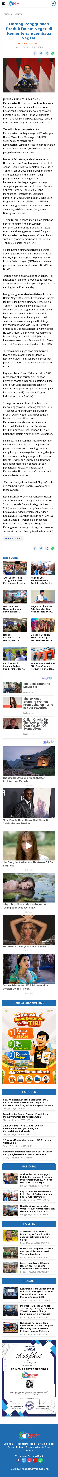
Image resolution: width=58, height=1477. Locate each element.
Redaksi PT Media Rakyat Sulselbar (35, 1443)
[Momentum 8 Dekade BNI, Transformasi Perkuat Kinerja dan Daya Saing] (43, 654)
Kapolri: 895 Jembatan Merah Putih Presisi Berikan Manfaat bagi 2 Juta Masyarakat (42, 580)
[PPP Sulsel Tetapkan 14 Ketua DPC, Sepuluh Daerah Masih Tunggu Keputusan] (10, 1253)
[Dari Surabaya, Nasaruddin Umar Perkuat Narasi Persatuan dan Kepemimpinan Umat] (15, 596)
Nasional (35, 43)
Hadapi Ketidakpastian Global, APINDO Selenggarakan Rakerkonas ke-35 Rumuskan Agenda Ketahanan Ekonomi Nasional (14, 637)
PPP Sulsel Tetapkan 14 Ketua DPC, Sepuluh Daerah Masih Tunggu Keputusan (36, 1251)
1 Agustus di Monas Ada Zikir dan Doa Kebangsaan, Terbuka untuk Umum (43, 609)
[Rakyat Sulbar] (13, 3)
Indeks (29, 1450)
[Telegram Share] (46, 53)
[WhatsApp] (40, 1460)
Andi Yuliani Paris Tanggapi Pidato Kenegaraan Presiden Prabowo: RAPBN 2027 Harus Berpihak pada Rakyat (15, 580)
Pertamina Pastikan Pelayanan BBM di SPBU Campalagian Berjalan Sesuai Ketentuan (27, 1153)
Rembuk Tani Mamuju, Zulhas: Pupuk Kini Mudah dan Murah (13, 666)
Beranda (8, 1443)
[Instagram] (29, 1460)
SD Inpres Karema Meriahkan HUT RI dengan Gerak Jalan (27, 1141)
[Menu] (4, 3)
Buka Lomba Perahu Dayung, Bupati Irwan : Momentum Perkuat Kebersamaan (26, 1115)
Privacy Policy (15, 1447)
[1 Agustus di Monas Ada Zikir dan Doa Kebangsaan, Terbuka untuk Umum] (43, 596)
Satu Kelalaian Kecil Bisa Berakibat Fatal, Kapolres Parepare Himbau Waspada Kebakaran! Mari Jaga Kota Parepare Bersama (28, 1102)
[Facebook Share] (35, 53)
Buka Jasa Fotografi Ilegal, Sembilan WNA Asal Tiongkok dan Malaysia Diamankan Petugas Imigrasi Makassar (36, 1327)
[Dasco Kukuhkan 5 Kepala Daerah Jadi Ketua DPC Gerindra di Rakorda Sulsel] (10, 1267)
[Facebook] (18, 1460)
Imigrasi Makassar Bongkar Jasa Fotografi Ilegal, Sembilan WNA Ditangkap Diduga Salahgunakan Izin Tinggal (37, 1310)
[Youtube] (35, 1460)
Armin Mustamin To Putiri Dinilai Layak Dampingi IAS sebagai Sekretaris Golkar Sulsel (35, 1235)
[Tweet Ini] (41, 53)
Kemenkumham (13, 538)
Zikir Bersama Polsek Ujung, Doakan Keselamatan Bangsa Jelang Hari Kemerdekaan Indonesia (23, 1128)
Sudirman (23, 43)
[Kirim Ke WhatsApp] (52, 53)
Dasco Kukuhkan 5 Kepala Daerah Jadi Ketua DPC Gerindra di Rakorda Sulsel (34, 1266)
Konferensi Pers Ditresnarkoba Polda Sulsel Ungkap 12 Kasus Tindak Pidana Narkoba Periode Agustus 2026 (37, 1292)
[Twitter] (24, 1460)
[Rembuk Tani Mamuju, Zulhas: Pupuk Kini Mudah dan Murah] (15, 654)
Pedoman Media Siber (38, 1447)
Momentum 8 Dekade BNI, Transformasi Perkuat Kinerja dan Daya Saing (43, 666)
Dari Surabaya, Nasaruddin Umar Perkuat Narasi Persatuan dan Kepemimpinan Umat (14, 609)
